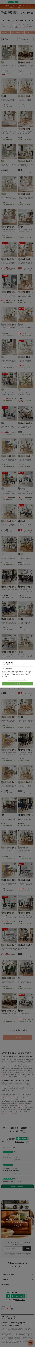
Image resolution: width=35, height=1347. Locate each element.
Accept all (17, 683)
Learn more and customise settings (17, 679)
